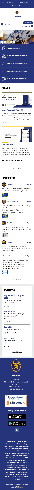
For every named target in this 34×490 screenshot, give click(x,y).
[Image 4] (11, 42)
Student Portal (15, 6)
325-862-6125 (19, 387)
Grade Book (11, 2)
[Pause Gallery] (30, 42)
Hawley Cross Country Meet (13, 341)
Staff (3, 2)
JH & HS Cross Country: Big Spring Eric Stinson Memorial (14, 316)
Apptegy (20, 487)
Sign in (28, 23)
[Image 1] (2, 42)
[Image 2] (5, 42)
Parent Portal (23, 2)
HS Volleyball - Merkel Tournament (13, 301)
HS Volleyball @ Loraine (14, 329)
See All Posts (17, 169)
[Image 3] (8, 42)
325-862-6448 (18, 389)
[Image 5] (14, 42)
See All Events (17, 352)
